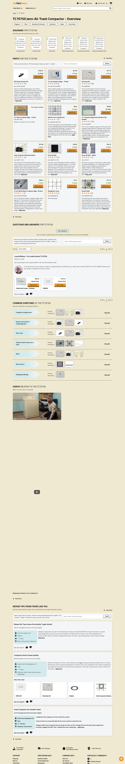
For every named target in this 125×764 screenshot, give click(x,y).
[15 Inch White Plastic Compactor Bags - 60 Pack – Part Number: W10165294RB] (21, 184)
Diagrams (17, 24)
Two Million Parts (67, 763)
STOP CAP (19, 696)
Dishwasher (41, 763)
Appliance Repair (43, 758)
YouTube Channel (95, 761)
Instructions (72, 24)
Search (107, 63)
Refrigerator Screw (53, 191)
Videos (62, 24)
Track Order (16, 763)
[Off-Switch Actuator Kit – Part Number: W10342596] (21, 75)
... (58, 669)
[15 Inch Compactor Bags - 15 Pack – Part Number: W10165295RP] (55, 75)
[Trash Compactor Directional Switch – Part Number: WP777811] (21, 148)
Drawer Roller (86, 191)
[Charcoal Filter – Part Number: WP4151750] (55, 148)
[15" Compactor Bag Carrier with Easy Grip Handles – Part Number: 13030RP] (89, 110)
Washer (71, 696)
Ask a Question (62, 231)
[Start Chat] (121, 759)
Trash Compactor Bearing (103, 696)
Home (14, 13)
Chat (80, 3)
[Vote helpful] (27, 293)
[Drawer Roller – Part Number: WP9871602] (89, 184)
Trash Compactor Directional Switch (24, 155)
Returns (15, 761)
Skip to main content (62, 32)
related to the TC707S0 (29, 386)
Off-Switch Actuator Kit (21, 81)
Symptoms (52, 24)
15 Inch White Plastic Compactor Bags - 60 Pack (28, 191)
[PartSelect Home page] (20, 3)
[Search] (110, 8)
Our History (65, 761)
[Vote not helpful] (31, 293)
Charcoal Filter (52, 155)
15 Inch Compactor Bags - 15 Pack (58, 81)
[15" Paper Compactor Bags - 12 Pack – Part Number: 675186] (21, 110)
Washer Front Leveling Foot (56, 117)
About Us (65, 758)
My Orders (89, 3)
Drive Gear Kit (86, 81)
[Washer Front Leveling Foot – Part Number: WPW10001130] (55, 110)
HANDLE (45, 288)
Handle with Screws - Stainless (25, 288)
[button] (18, 8)
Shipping (15, 758)
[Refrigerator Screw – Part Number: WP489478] (55, 184)
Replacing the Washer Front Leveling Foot (25, 593)
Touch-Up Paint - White (89, 155)
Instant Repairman (43, 761)
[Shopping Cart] (110, 3)
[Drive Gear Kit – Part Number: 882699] (89, 75)
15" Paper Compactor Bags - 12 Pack (25, 117)
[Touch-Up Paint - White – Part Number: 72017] (89, 148)
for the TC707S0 (25, 58)
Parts (26, 24)
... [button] (18, 101)
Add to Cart (38, 77)
